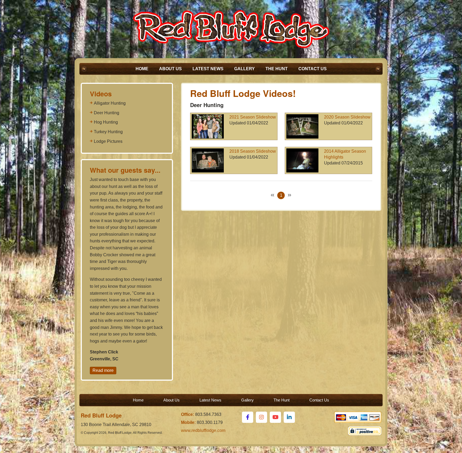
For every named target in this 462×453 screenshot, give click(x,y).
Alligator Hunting (110, 103)
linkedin (289, 417)
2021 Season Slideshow (252, 117)
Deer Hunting (106, 113)
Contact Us (312, 68)
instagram (261, 417)
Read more (103, 370)
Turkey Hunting (108, 131)
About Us (170, 68)
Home (142, 68)
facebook (247, 417)
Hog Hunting (106, 122)
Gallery (244, 68)
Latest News (208, 68)
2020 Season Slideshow (347, 117)
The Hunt (276, 68)
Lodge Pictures (108, 141)
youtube (275, 417)
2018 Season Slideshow (252, 151)
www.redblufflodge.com (203, 430)
